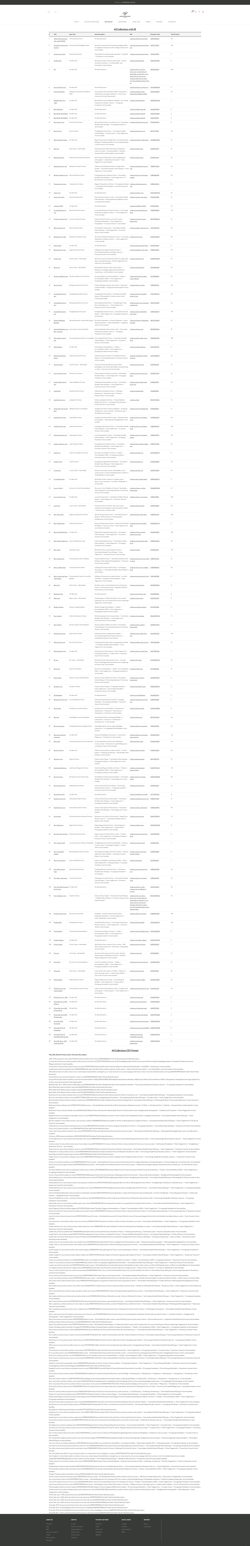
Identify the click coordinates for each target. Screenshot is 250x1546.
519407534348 (154, 303)
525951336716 (154, 206)
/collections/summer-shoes (137, 750)
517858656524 (154, 417)
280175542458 (154, 320)
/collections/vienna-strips (137, 971)
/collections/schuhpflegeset (137, 695)
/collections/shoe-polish (136, 741)
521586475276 (154, 373)
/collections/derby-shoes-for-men (139, 228)
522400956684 (155, 777)
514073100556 (154, 633)
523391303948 (154, 470)
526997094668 (155, 1015)
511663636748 (154, 391)
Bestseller (108, 22)
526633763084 (154, 109)
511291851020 (154, 550)
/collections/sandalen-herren (138, 686)
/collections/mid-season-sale (138, 594)
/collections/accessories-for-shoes (139, 54)
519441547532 (154, 988)
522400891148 (154, 834)
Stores (148, 22)
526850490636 (155, 1021)
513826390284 (154, 914)
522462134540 (154, 735)
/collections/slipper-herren (137, 759)
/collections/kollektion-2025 (138, 206)
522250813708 (154, 453)
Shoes (76, 22)
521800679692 (154, 237)
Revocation (49, 1540)
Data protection (50, 1537)
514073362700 (154, 294)
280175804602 (155, 219)
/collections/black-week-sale (138, 109)
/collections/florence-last (137, 259)
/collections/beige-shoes (137, 825)
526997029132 (154, 997)
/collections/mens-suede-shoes (138, 807)
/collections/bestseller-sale (137, 100)
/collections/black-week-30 (137, 118)
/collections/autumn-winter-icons (139, 87)
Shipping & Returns (76, 1529)
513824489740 (154, 426)
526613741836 (154, 118)
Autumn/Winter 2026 (91, 22)
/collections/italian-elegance (138, 347)
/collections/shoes (135, 550)
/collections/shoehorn (136, 860)
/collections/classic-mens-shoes (138, 197)
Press (47, 1526)
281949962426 (154, 329)
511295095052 (154, 122)
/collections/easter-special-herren (139, 245)
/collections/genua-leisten (137, 267)
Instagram (124, 1524)
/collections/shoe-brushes (137, 708)
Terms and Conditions (52, 1532)
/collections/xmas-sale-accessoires (139, 1021)
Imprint (48, 1535)
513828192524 (154, 285)
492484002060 (155, 100)
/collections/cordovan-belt (137, 843)
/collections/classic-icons (136, 193)
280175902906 (155, 896)
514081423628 (154, 532)
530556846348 (155, 87)
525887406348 (155, 259)
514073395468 (154, 651)
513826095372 (154, 435)
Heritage (159, 22)
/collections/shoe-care (136, 717)
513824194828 (154, 699)
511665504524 (154, 750)
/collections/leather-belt (136, 391)
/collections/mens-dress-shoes (138, 514)
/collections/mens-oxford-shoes (139, 651)
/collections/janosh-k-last (137, 364)
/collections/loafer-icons (136, 453)
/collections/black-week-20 (137, 114)
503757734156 (154, 45)
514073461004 (154, 228)
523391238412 (154, 953)
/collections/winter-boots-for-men (139, 988)
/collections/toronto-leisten (137, 944)
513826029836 (154, 807)
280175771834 (154, 131)
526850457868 (155, 1028)
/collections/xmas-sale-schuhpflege (139, 1028)
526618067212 (154, 695)
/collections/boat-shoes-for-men (139, 122)
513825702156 (154, 559)
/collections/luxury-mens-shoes (138, 497)
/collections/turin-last (136, 953)
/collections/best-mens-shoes (138, 914)
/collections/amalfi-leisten (137, 61)
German (146, 1524)
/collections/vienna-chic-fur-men (139, 962)
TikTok (123, 1532)
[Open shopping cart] (203, 12)
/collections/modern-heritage (138, 607)
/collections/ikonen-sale (136, 329)
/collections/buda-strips (136, 149)
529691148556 (154, 245)
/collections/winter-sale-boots (138, 1002)
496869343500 (155, 686)
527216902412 (154, 669)
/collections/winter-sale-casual (138, 1008)
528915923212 (154, 944)
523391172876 (154, 971)
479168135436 (154, 785)
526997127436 (154, 1008)
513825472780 (154, 444)
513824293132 (154, 382)
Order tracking (75, 1532)
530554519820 (155, 92)
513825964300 (154, 541)
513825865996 (154, 338)
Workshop (172, 22)
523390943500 (155, 660)
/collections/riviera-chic (136, 669)
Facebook (124, 1526)
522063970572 (155, 523)
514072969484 (154, 642)
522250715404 (155, 768)
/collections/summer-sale (137, 816)
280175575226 (154, 400)
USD (49, 12)
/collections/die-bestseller (137, 922)
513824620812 (154, 878)
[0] (192, 12)
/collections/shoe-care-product (138, 726)
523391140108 (154, 364)
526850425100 (155, 1034)
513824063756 (154, 184)
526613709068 (154, 114)
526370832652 (155, 356)
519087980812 (154, 852)
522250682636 (155, 931)
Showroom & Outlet (77, 1526)
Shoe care (136, 22)
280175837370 (154, 759)
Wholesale (49, 1524)
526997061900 (155, 1002)
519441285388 (154, 576)
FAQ (47, 1529)
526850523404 (155, 1041)
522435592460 (155, 980)
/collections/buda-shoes (136, 157)
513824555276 (154, 514)
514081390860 (154, 462)
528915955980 (155, 61)
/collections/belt (134, 400)
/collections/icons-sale (136, 237)
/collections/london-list (136, 470)
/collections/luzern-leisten (137, 506)
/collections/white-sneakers (137, 980)
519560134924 (154, 54)
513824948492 (154, 210)
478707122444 (154, 887)
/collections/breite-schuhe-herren (139, 140)
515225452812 (154, 197)
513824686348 (154, 175)
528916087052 (155, 479)
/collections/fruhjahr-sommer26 (138, 794)
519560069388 (155, 708)
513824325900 (154, 869)
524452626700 (155, 922)
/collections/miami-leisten (137, 585)
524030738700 (155, 816)
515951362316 (154, 860)
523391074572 (154, 149)
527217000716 (154, 347)
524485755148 (154, 625)
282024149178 (154, 69)
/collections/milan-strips (136, 598)
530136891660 (154, 594)
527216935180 (154, 607)
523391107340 (154, 598)
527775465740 (154, 794)
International (147, 1526)
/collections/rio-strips (136, 660)
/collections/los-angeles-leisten (138, 479)
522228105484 (155, 962)
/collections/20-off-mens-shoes (139, 39)
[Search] (196, 12)
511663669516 (154, 409)
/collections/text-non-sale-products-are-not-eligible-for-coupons (138, 889)
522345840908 (155, 825)
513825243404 (154, 250)
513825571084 (154, 799)
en (55, 12)
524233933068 (154, 585)
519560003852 (155, 741)
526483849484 (155, 140)
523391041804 (154, 506)
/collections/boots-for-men (137, 131)
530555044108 (155, 940)
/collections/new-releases (137, 616)
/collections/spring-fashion (137, 785)
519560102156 (154, 726)
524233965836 (154, 267)
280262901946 (155, 616)
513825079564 (154, 166)
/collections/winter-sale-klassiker (139, 1015)
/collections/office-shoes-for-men (139, 642)
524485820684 (155, 488)
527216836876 (154, 276)
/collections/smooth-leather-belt (139, 409)
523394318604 (154, 39)
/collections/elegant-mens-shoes (139, 250)
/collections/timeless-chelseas (138, 940)
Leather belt (122, 22)
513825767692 (154, 497)
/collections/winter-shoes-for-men (139, 576)
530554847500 (155, 193)
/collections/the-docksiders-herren (139, 931)
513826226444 (154, 312)
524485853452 (155, 678)
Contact (73, 1524)
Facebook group (126, 1529)
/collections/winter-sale (136, 997)
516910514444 (154, 157)
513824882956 (154, 567)
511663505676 (154, 843)
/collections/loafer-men (136, 462)
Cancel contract (75, 1535)
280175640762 (154, 717)
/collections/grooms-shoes (137, 285)
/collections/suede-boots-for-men (139, 799)
